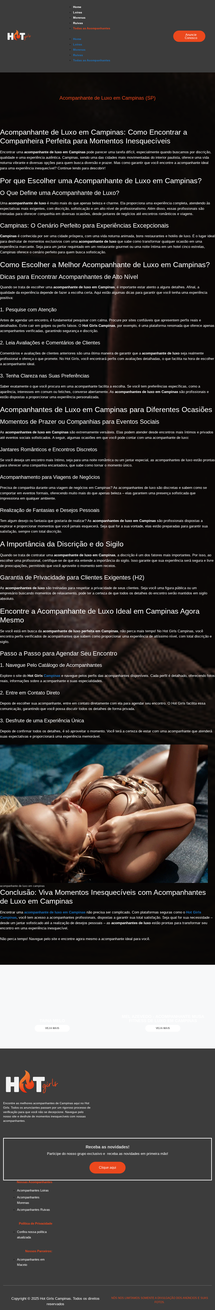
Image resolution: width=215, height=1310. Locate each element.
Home (77, 7)
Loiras (77, 12)
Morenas (79, 17)
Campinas (52, 676)
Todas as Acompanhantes (91, 28)
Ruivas (78, 23)
